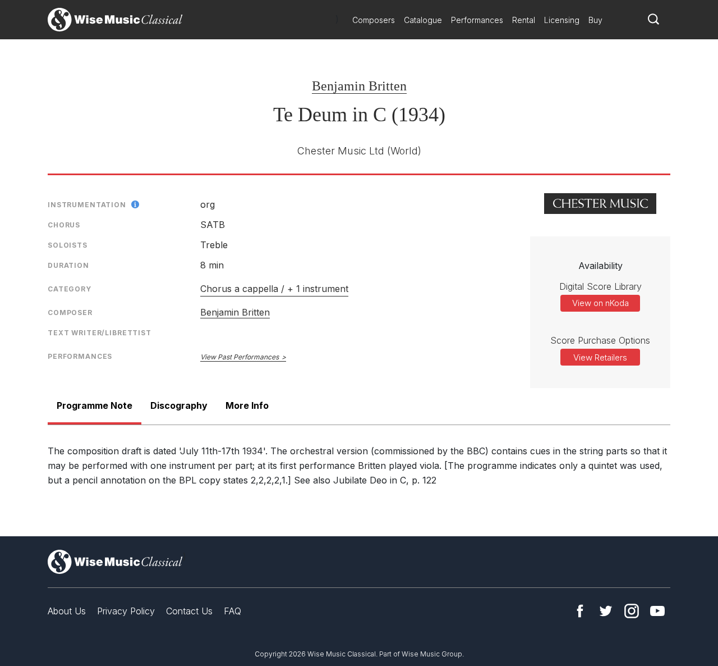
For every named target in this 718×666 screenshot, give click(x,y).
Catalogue (423, 20)
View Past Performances (239, 357)
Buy (595, 20)
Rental (523, 20)
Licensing (561, 20)
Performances (477, 20)
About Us (67, 611)
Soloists (68, 245)
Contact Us (189, 611)
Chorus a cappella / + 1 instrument (274, 288)
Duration (68, 265)
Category (69, 289)
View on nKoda (600, 303)
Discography (179, 405)
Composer (70, 312)
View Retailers (600, 357)
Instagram (631, 611)
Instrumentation (87, 204)
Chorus (64, 225)
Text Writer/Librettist (99, 333)
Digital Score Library (600, 286)
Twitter (606, 611)
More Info (247, 405)
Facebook (580, 611)
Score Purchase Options (600, 340)
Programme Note (94, 405)
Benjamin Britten (359, 86)
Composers (373, 20)
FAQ (232, 611)
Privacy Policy (126, 611)
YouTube (657, 611)
